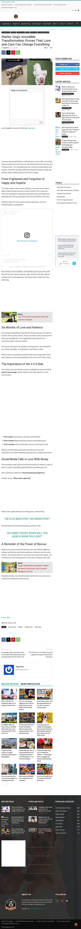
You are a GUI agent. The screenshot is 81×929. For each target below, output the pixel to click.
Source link (5, 617)
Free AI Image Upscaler (60, 4)
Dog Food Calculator (7, 4)
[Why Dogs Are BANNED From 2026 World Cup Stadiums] (27, 769)
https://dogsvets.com (22, 669)
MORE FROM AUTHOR (30, 684)
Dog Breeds (6, 24)
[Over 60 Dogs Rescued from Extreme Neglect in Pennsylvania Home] (9, 769)
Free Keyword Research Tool (9, 7)
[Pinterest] (13, 52)
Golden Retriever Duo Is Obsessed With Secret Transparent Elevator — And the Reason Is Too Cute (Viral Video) (26, 755)
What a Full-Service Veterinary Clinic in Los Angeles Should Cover (8, 703)
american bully (11, 29)
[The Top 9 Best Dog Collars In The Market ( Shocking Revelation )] (32, 831)
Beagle (39, 722)
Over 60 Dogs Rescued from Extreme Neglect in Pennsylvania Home (9, 778)
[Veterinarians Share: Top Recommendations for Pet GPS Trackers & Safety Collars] (45, 694)
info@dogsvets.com (37, 909)
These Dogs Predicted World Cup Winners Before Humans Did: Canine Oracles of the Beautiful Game (26, 729)
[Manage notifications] (76, 924)
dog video (40, 748)
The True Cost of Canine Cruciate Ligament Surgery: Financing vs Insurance (41, 655)
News (27, 32)
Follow (75, 69)
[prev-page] (2, 784)
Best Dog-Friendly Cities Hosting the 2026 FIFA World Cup (44, 778)
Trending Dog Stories (43, 32)
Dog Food (16, 24)
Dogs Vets (6, 48)
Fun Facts (22, 773)
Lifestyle (20, 627)
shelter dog (33, 32)
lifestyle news (20, 32)
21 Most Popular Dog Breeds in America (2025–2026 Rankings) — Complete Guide (39, 878)
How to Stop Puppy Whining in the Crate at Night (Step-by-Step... (18, 831)
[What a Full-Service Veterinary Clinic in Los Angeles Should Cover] (9, 694)
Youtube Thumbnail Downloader (43, 4)
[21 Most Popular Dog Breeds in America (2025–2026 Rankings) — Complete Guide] (58, 142)
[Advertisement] (54, 16)
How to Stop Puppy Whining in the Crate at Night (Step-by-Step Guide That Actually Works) (26, 705)
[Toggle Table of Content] (40, 122)
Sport (3, 722)
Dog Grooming (25, 24)
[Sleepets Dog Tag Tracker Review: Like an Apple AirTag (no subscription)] (32, 819)
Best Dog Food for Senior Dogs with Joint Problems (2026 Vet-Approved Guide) (40, 869)
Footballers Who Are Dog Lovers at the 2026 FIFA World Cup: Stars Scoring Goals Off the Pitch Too (13, 655)
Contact (69, 24)
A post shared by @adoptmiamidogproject (27, 267)
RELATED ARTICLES (10, 684)
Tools (61, 24)
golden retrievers (24, 748)
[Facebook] (73, 10)
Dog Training (36, 24)
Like (77, 64)
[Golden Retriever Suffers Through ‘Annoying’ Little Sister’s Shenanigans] (9, 743)
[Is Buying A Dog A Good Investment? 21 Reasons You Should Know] (32, 808)
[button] (77, 24)
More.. (55, 24)
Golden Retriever (6, 748)
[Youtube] (78, 10)
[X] (76, 10)
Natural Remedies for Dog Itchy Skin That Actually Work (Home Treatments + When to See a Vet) (39, 851)
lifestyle (13, 32)
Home (3, 29)
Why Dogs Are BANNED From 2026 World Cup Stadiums (26, 778)
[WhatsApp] (18, 52)
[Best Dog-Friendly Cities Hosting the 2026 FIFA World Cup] (45, 769)
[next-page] (6, 784)
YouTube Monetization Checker (23, 4)
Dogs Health (47, 24)
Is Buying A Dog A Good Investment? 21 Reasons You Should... (45, 809)
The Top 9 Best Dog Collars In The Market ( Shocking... (45, 831)
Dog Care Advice (66, 108)
